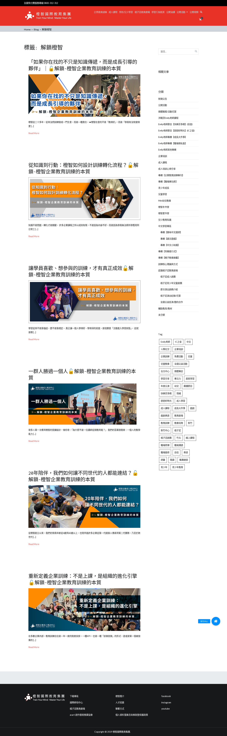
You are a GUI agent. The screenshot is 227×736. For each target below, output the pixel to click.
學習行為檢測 (157, 12)
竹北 (179, 437)
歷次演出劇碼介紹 (169, 289)
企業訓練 (165, 356)
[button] (216, 621)
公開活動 (181, 12)
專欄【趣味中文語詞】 (171, 232)
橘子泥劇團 (166, 437)
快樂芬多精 (166, 393)
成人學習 (181, 401)
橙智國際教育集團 (121, 731)
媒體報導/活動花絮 (167, 111)
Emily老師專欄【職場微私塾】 (172, 143)
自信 (176, 452)
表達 (186, 452)
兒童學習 (162, 194)
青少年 (164, 467)
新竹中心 (165, 430)
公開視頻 (194, 12)
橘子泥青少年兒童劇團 (171, 283)
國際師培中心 (76, 702)
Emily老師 (165, 341)
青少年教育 (177, 467)
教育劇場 (178, 415)
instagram (166, 702)
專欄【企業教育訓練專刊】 (171, 175)
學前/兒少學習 (126, 12)
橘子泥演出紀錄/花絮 (170, 295)
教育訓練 (165, 423)
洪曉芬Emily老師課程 (168, 118)
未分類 (161, 315)
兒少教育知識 (164, 219)
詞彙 (163, 460)
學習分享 (165, 378)
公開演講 (170, 12)
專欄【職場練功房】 (168, 181)
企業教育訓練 (100, 12)
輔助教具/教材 (165, 308)
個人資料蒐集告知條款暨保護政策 (132, 715)
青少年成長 (163, 188)
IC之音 (178, 341)
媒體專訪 (178, 371)
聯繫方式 (120, 708)
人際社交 (165, 349)
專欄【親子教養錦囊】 (169, 257)
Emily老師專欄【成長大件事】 (172, 137)
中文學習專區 (164, 226)
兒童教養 (165, 364)
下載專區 (74, 696)
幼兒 (176, 386)
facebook (166, 696)
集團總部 (183, 460)
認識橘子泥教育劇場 (168, 270)
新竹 (190, 423)
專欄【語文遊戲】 (169, 238)
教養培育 (178, 423)
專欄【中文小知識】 (170, 245)
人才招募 (120, 702)
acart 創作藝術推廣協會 (81, 715)
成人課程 (113, 12)
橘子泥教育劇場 (142, 12)
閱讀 (172, 460)
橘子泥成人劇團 (168, 276)
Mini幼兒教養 (164, 200)
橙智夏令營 (163, 213)
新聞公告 (162, 99)
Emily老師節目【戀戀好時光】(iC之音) (176, 130)
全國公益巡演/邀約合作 (171, 302)
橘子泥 (177, 430)
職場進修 (165, 452)
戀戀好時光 (166, 401)
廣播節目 (188, 386)
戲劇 (192, 408)
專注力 (177, 378)
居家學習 (190, 378)
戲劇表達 (165, 415)
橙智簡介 (120, 696)
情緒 (179, 393)
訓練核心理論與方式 (168, 264)
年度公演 (165, 386)
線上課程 (190, 437)
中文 (189, 341)
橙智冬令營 (163, 207)
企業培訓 (162, 156)
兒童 (190, 356)
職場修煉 (165, 445)
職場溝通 (178, 445)
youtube (165, 708)
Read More (33, 133)
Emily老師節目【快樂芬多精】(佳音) (175, 124)
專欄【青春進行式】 (168, 251)
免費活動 (178, 356)
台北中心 (165, 371)
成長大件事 (179, 408)
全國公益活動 (180, 364)
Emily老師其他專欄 (167, 149)
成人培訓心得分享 (167, 168)
